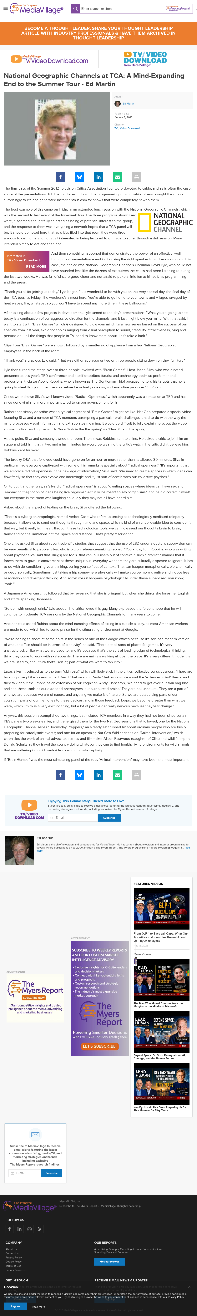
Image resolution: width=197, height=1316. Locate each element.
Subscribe (109, 817)
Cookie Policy (14, 1261)
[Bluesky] (79, 177)
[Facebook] (60, 177)
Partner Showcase (16, 1270)
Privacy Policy (14, 1257)
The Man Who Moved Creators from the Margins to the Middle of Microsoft (158, 1005)
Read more (38, 1306)
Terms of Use (13, 1266)
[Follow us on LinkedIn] (19, 1229)
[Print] (136, 177)
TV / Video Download (127, 128)
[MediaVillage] (36, 8)
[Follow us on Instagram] (29, 1229)
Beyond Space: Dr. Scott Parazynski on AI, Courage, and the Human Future (160, 1057)
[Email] (117, 177)
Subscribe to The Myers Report (78, 1206)
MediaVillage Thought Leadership (121, 1206)
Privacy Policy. (176, 1297)
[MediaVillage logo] (30, 1206)
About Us (11, 1249)
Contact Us (12, 1253)
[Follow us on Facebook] (9, 1229)
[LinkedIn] (98, 177)
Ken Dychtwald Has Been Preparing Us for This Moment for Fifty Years (160, 1109)
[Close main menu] (189, 1287)
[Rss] (39, 1229)
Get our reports (109, 1261)
